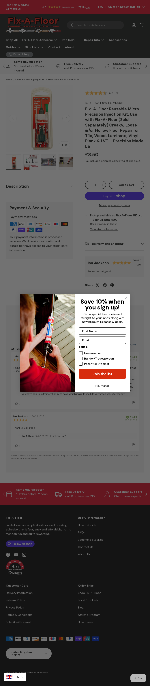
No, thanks (102, 386)
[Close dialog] (126, 297)
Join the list (102, 373)
